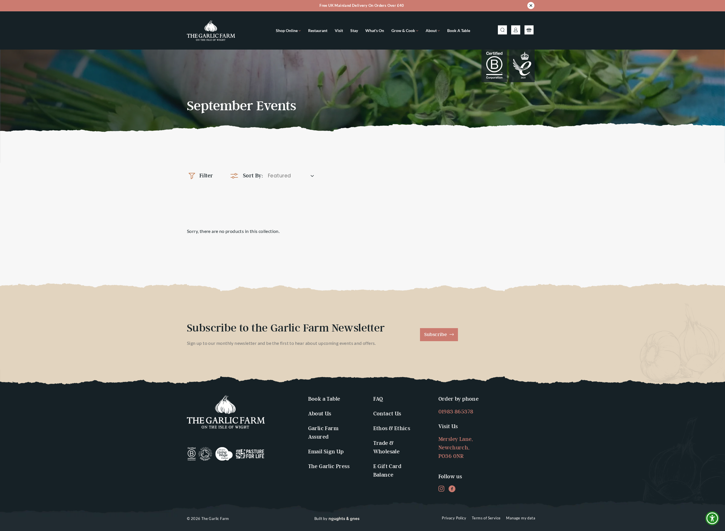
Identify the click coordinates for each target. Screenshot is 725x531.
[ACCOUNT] (515, 30)
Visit (339, 30)
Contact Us (387, 414)
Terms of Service (486, 518)
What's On (374, 30)
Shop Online (287, 30)
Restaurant (317, 30)
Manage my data (520, 518)
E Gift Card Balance (387, 470)
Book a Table (458, 30)
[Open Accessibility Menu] (712, 518)
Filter (206, 176)
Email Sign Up (326, 452)
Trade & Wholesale (386, 447)
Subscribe (436, 334)
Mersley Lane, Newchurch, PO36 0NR (455, 448)
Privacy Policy (454, 518)
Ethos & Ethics (391, 428)
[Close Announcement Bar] (531, 6)
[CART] (529, 30)
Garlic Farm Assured (323, 432)
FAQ (378, 399)
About (432, 30)
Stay (354, 30)
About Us (319, 414)
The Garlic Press (328, 466)
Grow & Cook (403, 30)
